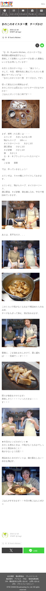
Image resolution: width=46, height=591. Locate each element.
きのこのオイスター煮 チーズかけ (22, 24)
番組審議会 (20, 576)
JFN (13, 584)
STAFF (12, 32)
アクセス (18, 579)
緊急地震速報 (34, 579)
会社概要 (10, 576)
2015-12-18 (14, 30)
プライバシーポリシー (25, 584)
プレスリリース (31, 576)
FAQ (25, 579)
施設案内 (9, 579)
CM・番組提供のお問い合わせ (16, 581)
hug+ (19, 32)
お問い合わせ (34, 581)
